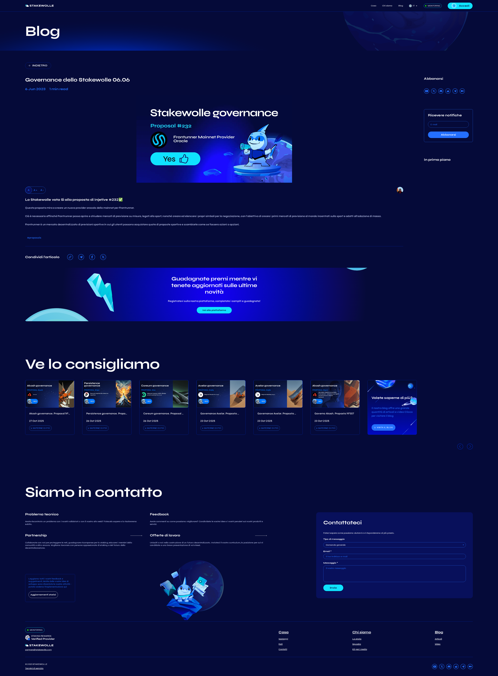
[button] (416, 6)
